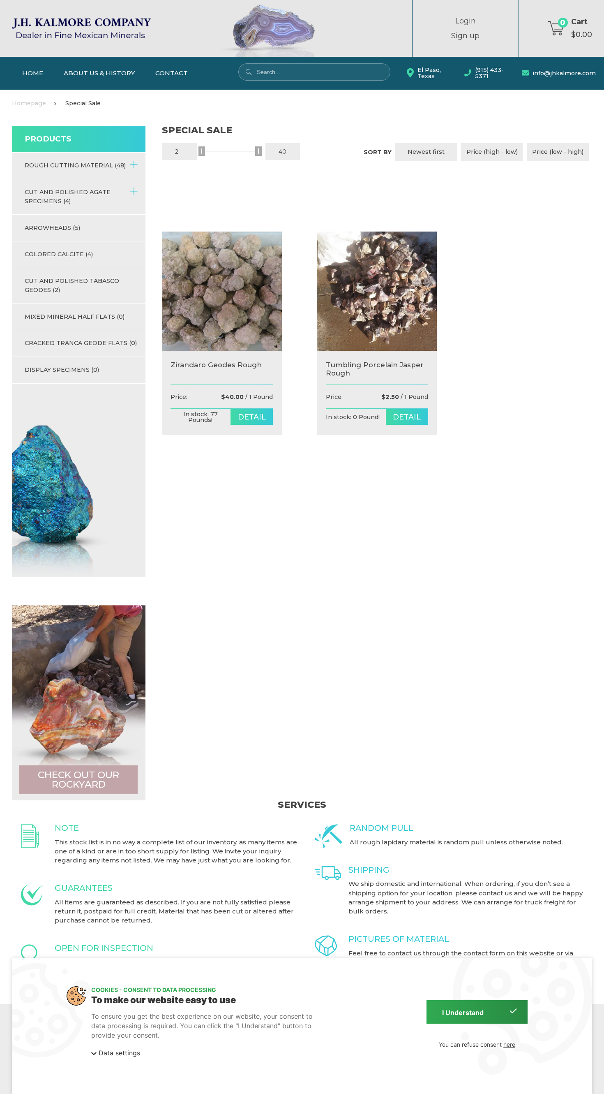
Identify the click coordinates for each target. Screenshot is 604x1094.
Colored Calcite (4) (59, 254)
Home (32, 73)
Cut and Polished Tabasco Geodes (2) (72, 285)
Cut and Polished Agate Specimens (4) (68, 196)
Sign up (465, 35)
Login (465, 21)
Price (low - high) (557, 151)
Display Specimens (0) (62, 369)
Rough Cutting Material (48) (75, 165)
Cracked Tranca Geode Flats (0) (81, 343)
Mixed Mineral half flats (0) (74, 316)
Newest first (426, 151)
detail (252, 417)
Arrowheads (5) (52, 228)
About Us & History (99, 73)
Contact (171, 73)
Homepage (29, 103)
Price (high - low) (492, 151)
